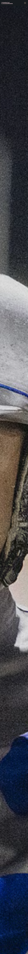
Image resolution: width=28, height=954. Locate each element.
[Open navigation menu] (25, 3)
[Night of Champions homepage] (12, 3)
